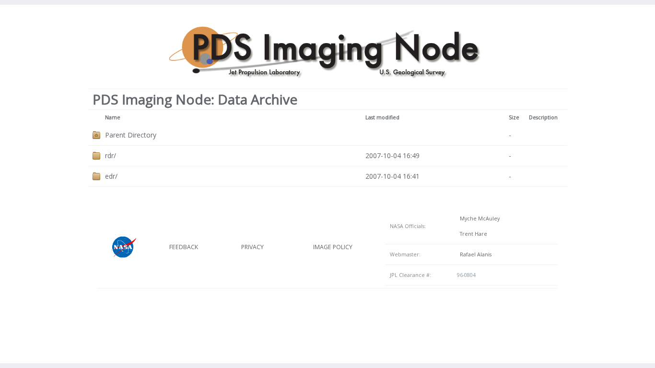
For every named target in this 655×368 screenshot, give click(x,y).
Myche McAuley (478, 218)
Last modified (382, 117)
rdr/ (110, 155)
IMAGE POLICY (332, 247)
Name (112, 117)
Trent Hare (472, 233)
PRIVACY (252, 247)
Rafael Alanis (474, 254)
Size (514, 117)
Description (543, 117)
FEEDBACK (183, 247)
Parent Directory (130, 134)
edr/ (111, 176)
